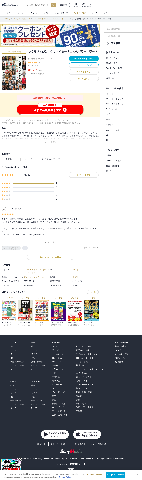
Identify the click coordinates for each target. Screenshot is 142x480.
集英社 (75, 277)
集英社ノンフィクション (48, 59)
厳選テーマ (111, 78)
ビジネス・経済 (113, 130)
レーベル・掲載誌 (113, 160)
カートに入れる (85, 65)
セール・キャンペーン (115, 58)
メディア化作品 (113, 73)
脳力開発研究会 (73, 325)
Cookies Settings (94, 475)
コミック (110, 94)
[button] (98, 444)
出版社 (109, 155)
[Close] (138, 475)
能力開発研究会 (57, 325)
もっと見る (52, 142)
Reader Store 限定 (114, 68)
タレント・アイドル (59, 19)
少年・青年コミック (114, 99)
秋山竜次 (9, 159)
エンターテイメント (40, 19)
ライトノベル (112, 109)
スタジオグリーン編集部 (11, 325)
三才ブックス (89, 325)
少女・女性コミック (114, 104)
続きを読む (52, 242)
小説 (108, 114)
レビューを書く (34, 65)
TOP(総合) (6, 19)
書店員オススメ (113, 63)
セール (109, 171)
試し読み (85, 78)
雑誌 (108, 119)
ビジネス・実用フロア (21, 19)
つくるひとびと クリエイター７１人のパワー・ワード (42, 159)
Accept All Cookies (115, 475)
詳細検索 (63, 5)
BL (107, 135)
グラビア (110, 124)
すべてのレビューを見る (50, 257)
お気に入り (85, 72)
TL (107, 140)
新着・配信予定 (113, 166)
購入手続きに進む (85, 58)
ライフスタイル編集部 (26, 325)
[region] (71, 475)
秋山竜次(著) (33, 59)
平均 (25, 175)
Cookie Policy (65, 477)
